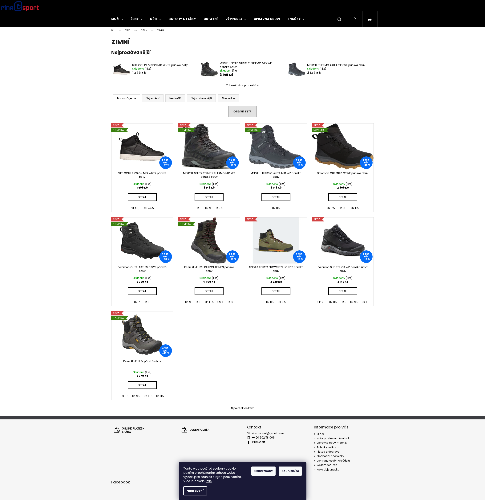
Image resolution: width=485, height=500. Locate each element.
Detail (142, 197)
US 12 (230, 302)
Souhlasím (290, 471)
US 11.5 (160, 396)
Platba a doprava (328, 452)
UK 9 (208, 208)
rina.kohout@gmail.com (268, 433)
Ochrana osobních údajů (333, 461)
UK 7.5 (331, 208)
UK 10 (147, 302)
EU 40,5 (135, 208)
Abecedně (228, 98)
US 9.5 (136, 396)
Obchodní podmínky (330, 456)
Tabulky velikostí (327, 447)
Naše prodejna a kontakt (333, 438)
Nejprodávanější (201, 98)
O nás (321, 434)
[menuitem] (117, 19)
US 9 (188, 302)
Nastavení (195, 491)
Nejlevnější (153, 98)
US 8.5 (124, 396)
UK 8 (198, 208)
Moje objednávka (328, 469)
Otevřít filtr (242, 111)
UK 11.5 (355, 208)
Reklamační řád (327, 465)
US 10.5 (209, 302)
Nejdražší (175, 98)
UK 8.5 (276, 208)
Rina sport (258, 442)
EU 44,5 (149, 208)
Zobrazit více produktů (241, 85)
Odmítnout (263, 471)
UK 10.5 (343, 208)
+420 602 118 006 (263, 437)
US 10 (198, 302)
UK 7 (137, 302)
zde (209, 481)
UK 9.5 (219, 208)
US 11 (220, 302)
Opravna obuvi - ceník (332, 443)
